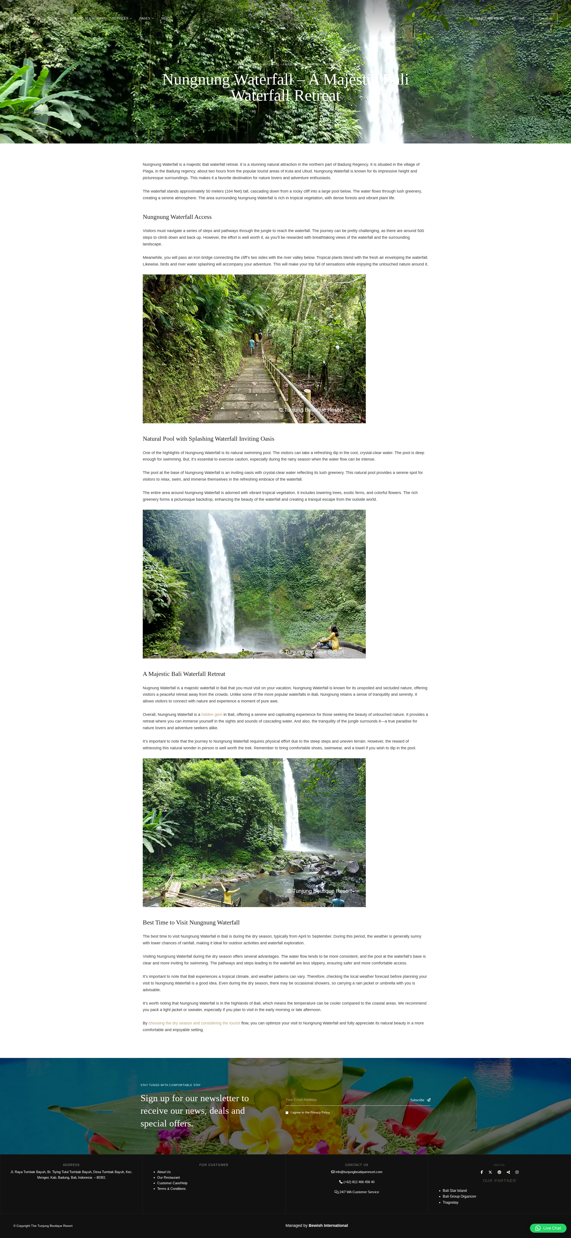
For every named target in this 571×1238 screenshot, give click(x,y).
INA (521, 18)
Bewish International (328, 1225)
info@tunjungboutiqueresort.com (359, 1172)
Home (237, 64)
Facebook (482, 1172)
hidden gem (211, 714)
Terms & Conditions (171, 1188)
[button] (545, 18)
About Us (164, 1172)
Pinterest (499, 1172)
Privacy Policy (320, 1112)
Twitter (490, 1172)
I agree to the (310, 1112)
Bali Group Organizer (459, 1196)
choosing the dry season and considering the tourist (194, 1023)
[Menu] (17, 18)
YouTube (508, 1172)
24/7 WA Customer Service (359, 1192)
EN (514, 18)
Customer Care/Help (172, 1183)
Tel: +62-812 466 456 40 (486, 18)
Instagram (517, 1172)
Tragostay (450, 1202)
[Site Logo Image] (285, 20)
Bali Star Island (455, 1190)
